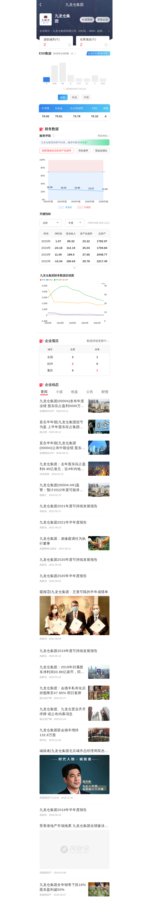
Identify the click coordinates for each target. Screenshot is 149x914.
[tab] (44, 391)
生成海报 (87, 19)
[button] (51, 223)
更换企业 (102, 19)
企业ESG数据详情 (98, 53)
